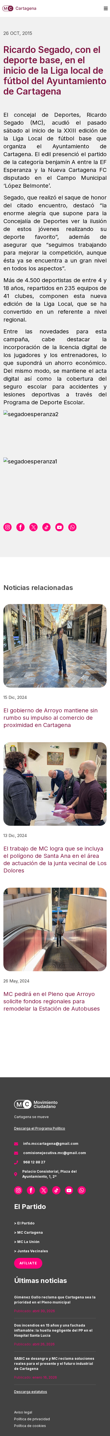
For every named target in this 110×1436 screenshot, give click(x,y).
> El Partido (24, 1223)
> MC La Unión (26, 1242)
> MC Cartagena (28, 1232)
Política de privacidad (32, 1419)
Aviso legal (23, 1412)
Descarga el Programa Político (39, 1128)
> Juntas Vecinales (31, 1251)
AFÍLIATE (28, 1263)
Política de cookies (30, 1426)
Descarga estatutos (30, 1392)
